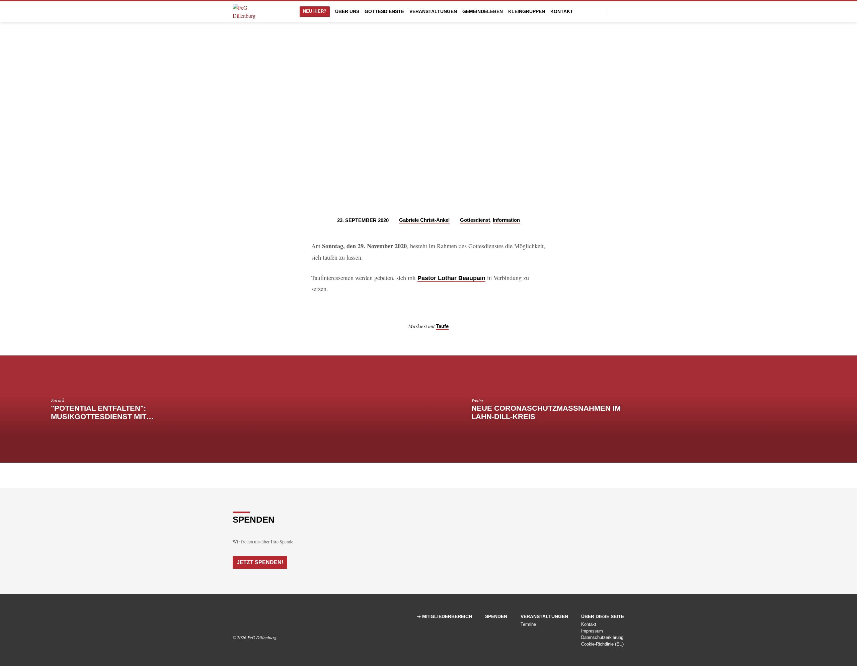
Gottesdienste (384, 11)
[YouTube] (621, 11)
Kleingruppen (526, 11)
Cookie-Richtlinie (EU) (602, 644)
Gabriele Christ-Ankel (424, 220)
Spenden (496, 616)
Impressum (592, 631)
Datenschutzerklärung (602, 637)
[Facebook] (614, 11)
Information (506, 220)
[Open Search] (601, 11)
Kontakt (561, 11)
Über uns (347, 11)
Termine (528, 624)
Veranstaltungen (433, 11)
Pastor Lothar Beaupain (451, 277)
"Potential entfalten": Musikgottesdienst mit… (102, 412)
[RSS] (255, 618)
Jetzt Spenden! (260, 562)
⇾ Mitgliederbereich (444, 616)
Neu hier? (314, 11)
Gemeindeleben (482, 11)
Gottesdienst (475, 220)
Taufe (442, 326)
